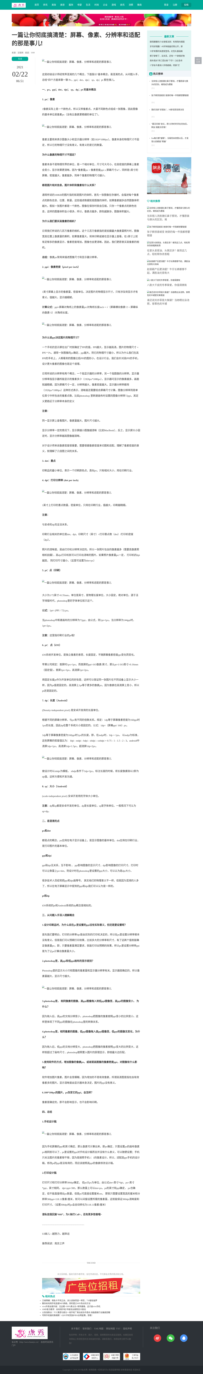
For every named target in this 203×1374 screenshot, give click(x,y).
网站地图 (110, 1328)
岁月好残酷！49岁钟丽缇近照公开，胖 (166, 46)
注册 (175, 5)
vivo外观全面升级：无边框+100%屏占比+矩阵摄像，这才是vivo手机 (71, 1306)
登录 (166, 5)
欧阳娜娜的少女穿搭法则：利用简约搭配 (167, 42)
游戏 (114, 5)
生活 (88, 5)
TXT (118, 1328)
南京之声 (59, 1243)
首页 (37, 5)
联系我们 (87, 1328)
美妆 (54, 5)
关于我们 (75, 1328)
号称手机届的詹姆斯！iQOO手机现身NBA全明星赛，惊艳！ (67, 1315)
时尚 (96, 5)
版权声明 (127, 1328)
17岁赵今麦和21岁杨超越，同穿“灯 (165, 65)
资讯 (45, 5)
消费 (131, 5)
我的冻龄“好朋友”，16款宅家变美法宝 (167, 110)
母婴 (79, 5)
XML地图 (98, 1328)
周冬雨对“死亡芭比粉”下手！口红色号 (166, 61)
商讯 (122, 5)
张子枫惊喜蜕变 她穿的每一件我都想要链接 (170, 95)
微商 (139, 5)
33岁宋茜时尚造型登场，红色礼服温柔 (166, 51)
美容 (62, 5)
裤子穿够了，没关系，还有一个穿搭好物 (167, 56)
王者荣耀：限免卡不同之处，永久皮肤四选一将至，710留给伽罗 (69, 1300)
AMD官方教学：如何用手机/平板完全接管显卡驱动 (64, 1309)
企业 (105, 5)
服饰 (71, 5)
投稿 (186, 5)
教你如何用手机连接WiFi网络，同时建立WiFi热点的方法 (66, 1303)
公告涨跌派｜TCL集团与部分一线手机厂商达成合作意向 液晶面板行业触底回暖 (76, 1312)
